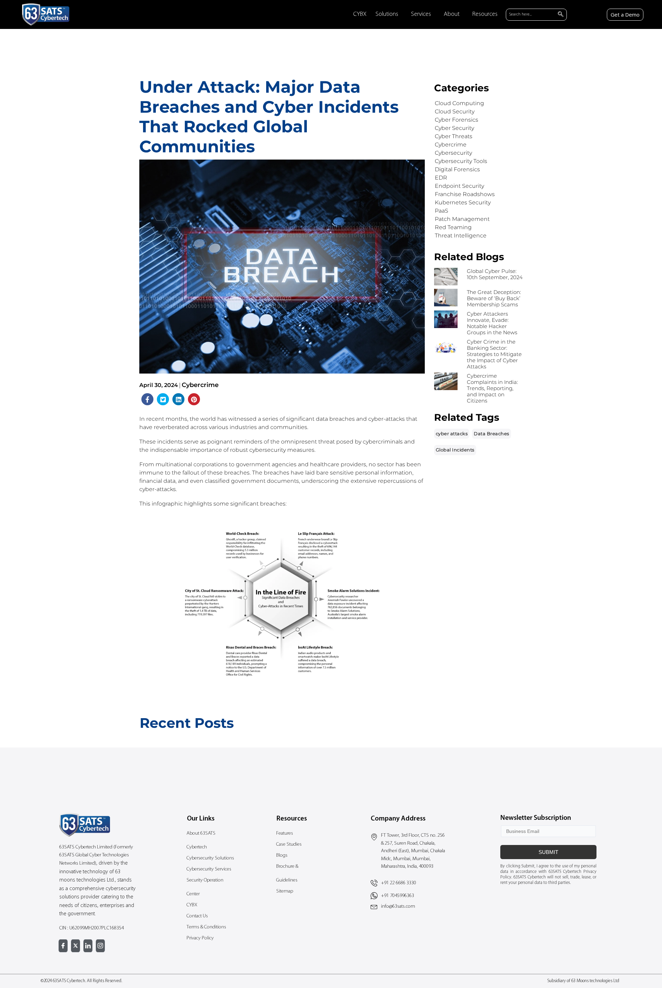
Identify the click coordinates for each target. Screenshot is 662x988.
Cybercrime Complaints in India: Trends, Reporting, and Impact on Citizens (492, 388)
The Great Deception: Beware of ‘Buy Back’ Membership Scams (494, 298)
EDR (441, 177)
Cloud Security (454, 111)
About (452, 14)
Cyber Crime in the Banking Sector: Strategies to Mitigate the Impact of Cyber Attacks (494, 354)
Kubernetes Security (463, 202)
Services (421, 14)
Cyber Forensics (456, 119)
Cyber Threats (453, 136)
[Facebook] (63, 946)
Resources (485, 14)
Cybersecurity (453, 153)
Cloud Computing (459, 103)
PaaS (441, 210)
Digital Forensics (457, 169)
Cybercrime (200, 385)
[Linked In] (88, 946)
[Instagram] (100, 946)
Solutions (386, 14)
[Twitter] (75, 946)
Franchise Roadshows (465, 194)
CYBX (360, 14)
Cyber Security (454, 128)
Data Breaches (491, 433)
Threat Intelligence (461, 235)
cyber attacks (452, 433)
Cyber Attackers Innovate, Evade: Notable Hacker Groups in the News (492, 323)
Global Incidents (455, 449)
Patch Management (462, 219)
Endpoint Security (459, 186)
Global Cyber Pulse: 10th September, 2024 (495, 274)
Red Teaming (453, 227)
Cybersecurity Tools (461, 161)
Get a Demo (625, 14)
